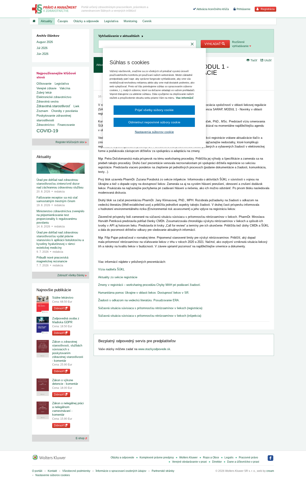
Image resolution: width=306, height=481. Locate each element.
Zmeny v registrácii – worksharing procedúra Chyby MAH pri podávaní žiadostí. (149, 284)
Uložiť (268, 60)
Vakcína (65, 88)
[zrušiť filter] (192, 44)
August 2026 (45, 42)
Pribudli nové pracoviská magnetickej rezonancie (52, 259)
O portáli (37, 470)
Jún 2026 (42, 54)
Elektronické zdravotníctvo (54, 97)
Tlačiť (253, 60)
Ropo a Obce (211, 457)
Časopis (63, 21)
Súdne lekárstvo (62, 297)
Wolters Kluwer (188, 457)
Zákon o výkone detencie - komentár (65, 382)
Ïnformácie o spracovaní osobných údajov (121, 470)
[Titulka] (34, 21)
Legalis (228, 457)
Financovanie (66, 124)
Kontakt (52, 470)
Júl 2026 (42, 48)
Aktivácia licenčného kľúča (212, 9)
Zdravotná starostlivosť (53, 106)
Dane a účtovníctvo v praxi (243, 461)
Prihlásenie (243, 9)
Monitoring (130, 21)
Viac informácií (184, 97)
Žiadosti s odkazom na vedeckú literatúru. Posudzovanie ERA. (139, 300)
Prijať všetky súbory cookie (154, 110)
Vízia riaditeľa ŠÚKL (111, 269)
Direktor (217, 461)
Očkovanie (44, 83)
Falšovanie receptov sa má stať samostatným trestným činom (57, 199)
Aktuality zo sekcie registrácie (117, 277)
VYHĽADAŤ (213, 44)
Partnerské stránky (163, 470)
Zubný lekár (44, 92)
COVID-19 (47, 130)
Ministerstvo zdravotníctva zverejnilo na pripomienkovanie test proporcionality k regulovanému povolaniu (60, 217)
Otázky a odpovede (86, 21)
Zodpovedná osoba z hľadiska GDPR (65, 320)
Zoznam (42, 111)
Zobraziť (59, 308)
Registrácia (267, 9)
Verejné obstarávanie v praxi (189, 461)
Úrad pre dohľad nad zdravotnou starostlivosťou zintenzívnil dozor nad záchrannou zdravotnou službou (60, 183)
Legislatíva (111, 21)
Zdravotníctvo (45, 124)
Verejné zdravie (46, 88)
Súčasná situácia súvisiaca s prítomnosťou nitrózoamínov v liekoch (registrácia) (150, 308)
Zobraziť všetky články (71, 275)
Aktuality (46, 21)
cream (270, 470)
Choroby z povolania (64, 111)
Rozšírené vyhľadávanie (240, 44)
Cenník (147, 21)
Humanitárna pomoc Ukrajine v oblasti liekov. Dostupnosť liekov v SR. (143, 292)
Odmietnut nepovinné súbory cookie (154, 122)
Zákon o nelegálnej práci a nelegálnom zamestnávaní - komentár (68, 409)
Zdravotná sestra (47, 101)
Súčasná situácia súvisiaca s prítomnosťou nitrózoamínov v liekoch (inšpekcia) (149, 315)
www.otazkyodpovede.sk (154, 349)
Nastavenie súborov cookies (52, 475)
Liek (76, 106)
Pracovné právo (248, 457)
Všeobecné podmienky (76, 470)
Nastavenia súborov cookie (154, 132)
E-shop (80, 438)
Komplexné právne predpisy (157, 457)
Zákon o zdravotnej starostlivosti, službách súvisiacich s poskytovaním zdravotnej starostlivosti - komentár (67, 351)
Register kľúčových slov (70, 142)
